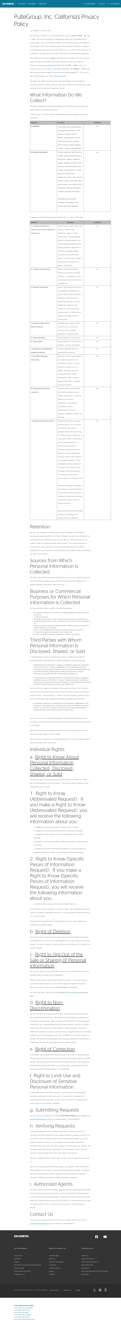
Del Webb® (17, 1258)
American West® (19, 1268)
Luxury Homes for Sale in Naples (21, 1312)
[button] (22, 4)
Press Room (53, 1265)
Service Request (115, 3)
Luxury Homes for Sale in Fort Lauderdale (23, 1307)
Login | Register (90, 3)
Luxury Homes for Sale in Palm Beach (22, 1314)
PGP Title (52, 1258)
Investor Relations (54, 1268)
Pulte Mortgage (54, 1255)
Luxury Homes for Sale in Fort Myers (22, 1310)
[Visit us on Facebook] (96, 1237)
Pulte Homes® (18, 1255)
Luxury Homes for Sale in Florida (23, 1305)
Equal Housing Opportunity (90, 1262)
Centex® (16, 1262)
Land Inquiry (85, 1274)
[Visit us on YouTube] (105, 1237)
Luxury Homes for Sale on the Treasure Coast (24, 1319)
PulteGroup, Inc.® (19, 1274)
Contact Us (101, 3)
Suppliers (52, 1274)
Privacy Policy (54, 1290)
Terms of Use (67, 1290)
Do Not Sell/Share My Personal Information (94, 1271)
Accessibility (85, 1268)
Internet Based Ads (87, 1265)
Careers (51, 1271)
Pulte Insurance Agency (56, 1262)
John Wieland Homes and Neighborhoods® (27, 1265)
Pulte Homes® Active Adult (22, 1271)
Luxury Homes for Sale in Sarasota (21, 1316)
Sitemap (78, 1290)
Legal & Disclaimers (87, 1258)
